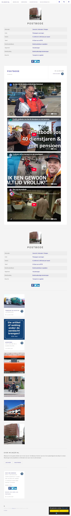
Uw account (59, 2)
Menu (69, 2)
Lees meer (8, 462)
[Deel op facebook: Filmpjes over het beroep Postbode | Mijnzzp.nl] (32, 62)
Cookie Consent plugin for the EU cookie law (59, 513)
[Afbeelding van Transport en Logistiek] (14, 301)
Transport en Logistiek (38, 55)
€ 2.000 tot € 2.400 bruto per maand (41, 36)
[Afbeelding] (14, 363)
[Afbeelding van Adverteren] (14, 329)
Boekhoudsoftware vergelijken (40, 44)
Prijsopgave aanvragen (38, 33)
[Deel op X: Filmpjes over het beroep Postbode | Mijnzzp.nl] (35, 62)
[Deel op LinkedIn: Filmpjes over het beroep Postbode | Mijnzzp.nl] (38, 62)
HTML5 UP (14, 508)
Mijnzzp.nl (6, 2)
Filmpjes (46, 29)
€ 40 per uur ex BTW (38, 40)
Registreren (17, 462)
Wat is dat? (65, 508)
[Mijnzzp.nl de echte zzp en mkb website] (35, 14)
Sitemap (5, 510)
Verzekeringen (36, 47)
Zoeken (64, 2)
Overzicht (35, 29)
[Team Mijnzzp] (22, 311)
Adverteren (8, 342)
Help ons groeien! (10, 473)
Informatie (40, 29)
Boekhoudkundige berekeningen (41, 51)
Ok (59, 511)
